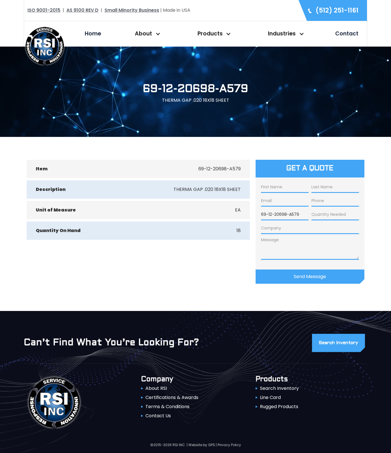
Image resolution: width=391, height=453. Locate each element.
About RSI (156, 388)
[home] (44, 45)
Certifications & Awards (171, 397)
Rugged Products (279, 406)
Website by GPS (201, 444)
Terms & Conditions (167, 406)
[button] (146, 34)
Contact (346, 33)
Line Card (270, 397)
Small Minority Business (131, 10)
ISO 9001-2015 (43, 10)
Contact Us (158, 415)
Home (93, 33)
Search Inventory (279, 388)
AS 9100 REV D (82, 10)
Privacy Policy (229, 444)
